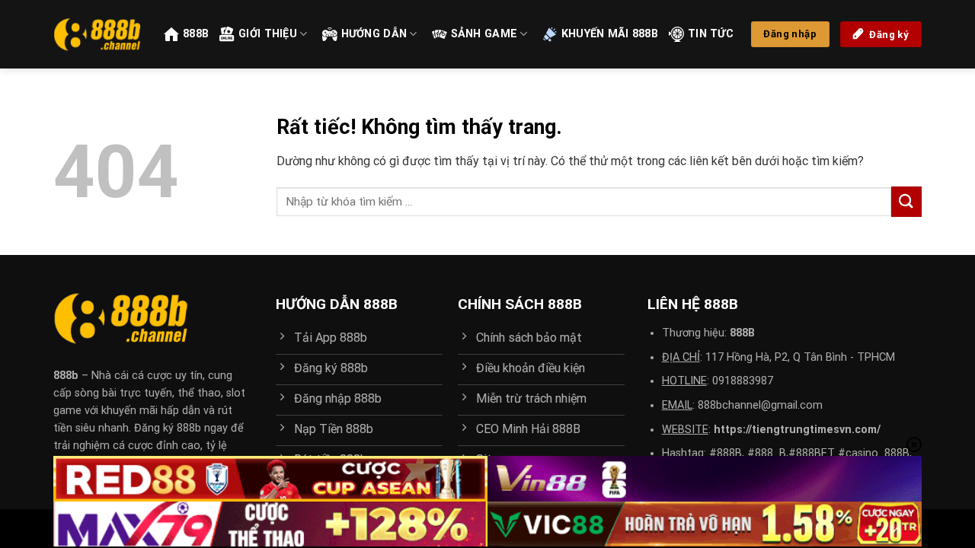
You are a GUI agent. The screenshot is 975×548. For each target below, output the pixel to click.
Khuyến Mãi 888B (609, 33)
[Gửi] (906, 201)
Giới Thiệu (267, 33)
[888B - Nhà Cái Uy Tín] (97, 34)
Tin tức (711, 33)
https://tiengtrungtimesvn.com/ (797, 429)
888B (196, 33)
